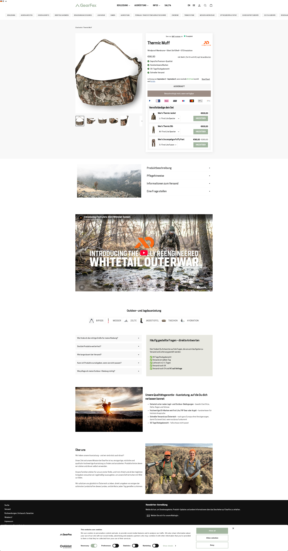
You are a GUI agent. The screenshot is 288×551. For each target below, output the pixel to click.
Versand (7, 509)
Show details (168, 546)
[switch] (115, 545)
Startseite (78, 27)
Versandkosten (205, 57)
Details (153, 81)
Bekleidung (122, 5)
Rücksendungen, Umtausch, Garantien (19, 513)
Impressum (8, 521)
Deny (212, 545)
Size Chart (206, 79)
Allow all (212, 531)
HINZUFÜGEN (201, 118)
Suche (6, 505)
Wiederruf (8, 517)
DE (194, 5)
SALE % (168, 5)
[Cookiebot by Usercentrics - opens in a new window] (66, 546)
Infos (155, 5)
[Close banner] (233, 528)
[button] (3, 1)
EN (189, 5)
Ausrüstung (140, 5)
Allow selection (212, 538)
